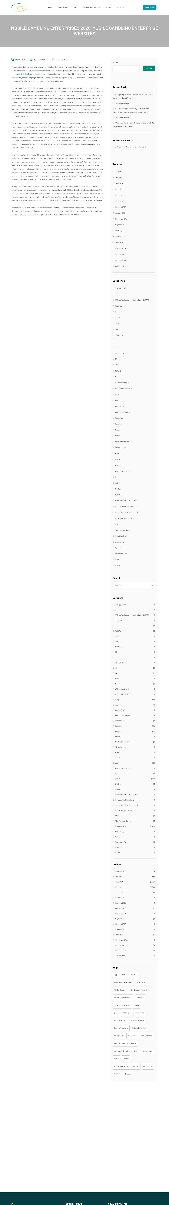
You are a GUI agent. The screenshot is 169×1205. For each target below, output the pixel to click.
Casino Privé (120, 406)
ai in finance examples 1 (124, 388)
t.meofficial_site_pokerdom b (126, 512)
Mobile (117, 459)
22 (116, 341)
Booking (133, 975)
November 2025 (121, 219)
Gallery (108, 7)
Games (118, 430)
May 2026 (118, 189)
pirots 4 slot (147, 1051)
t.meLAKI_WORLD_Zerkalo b (126, 500)
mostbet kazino (146, 1036)
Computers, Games (122, 412)
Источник (128, 1074)
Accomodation (62, 7)
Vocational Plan (121, 554)
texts (117, 524)
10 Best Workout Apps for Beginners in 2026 (132, 300)
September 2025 (121, 225)
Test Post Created (122, 103)
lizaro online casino (121, 1028)
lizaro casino (139, 1013)
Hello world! (141, 147)
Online (136, 1051)
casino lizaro (140, 982)
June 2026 (119, 183)
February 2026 (120, 207)
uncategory (119, 542)
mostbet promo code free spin (125, 1043)
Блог (117, 559)
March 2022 (119, 254)
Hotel (137, 1005)
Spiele (117, 495)
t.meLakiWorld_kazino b (124, 506)
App (115, 975)
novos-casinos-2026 (123, 471)
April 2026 (119, 195)
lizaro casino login (137, 1020)
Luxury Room (119, 1036)
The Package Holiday (123, 530)
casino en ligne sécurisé (122, 982)
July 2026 (119, 177)
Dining (75, 7)
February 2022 (120, 260)
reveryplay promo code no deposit (126, 1066)
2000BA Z (119, 335)
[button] (149, 7)
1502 (117, 324)
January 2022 (120, 266)
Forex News (120, 418)
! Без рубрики (120, 288)
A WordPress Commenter (125, 147)
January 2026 (120, 213)
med (117, 453)
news (117, 465)
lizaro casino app (120, 1020)
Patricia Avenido (41, 59)
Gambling (118, 424)
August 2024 (120, 236)
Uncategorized (121, 536)
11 (115, 312)
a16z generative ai (122, 383)
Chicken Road (119, 990)
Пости (117, 565)
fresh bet (140, 998)
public (117, 483)
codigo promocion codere (123, 998)
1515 (116, 329)
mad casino (132, 1036)
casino (117, 400)
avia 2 (124, 975)
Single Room (147, 1066)
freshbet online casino (122, 1005)
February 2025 (120, 231)
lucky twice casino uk (139, 1028)
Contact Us (120, 7)
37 (116, 359)
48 (116, 365)
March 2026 (119, 201)
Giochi (117, 436)
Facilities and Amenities (91, 7)
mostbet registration (121, 1051)
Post (117, 477)
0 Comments (61, 59)
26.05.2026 (119, 353)
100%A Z (118, 306)
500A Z (118, 371)
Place (116, 1059)
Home (50, 7)
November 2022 (121, 248)
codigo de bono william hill (138, 990)
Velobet (118, 548)
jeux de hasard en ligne (122, 1013)
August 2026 (120, 172)
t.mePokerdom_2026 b (124, 518)
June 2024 (119, 242)
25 (116, 347)
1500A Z (118, 318)
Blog (117, 394)
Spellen (118, 489)
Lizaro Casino (120, 447)
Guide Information (122, 441)
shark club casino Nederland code (27, 74)
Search (115, 63)
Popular (126, 1059)
